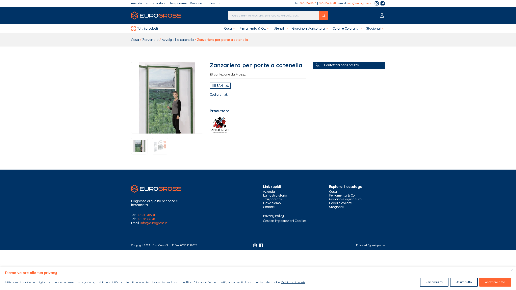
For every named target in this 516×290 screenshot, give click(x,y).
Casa (135, 40)
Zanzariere (150, 40)
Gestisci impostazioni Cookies (285, 221)
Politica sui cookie (293, 282)
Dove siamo (198, 3)
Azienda (136, 3)
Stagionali (336, 207)
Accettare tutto (495, 282)
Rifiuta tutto (464, 282)
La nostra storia (155, 3)
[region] (258, 278)
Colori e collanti (340, 203)
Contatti (214, 3)
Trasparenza (178, 3)
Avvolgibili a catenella (178, 40)
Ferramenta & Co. (342, 195)
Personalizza (434, 282)
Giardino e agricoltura (345, 199)
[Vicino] (511, 270)
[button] (230, 28)
